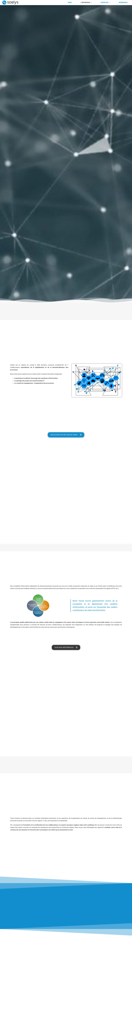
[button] (66, 434)
